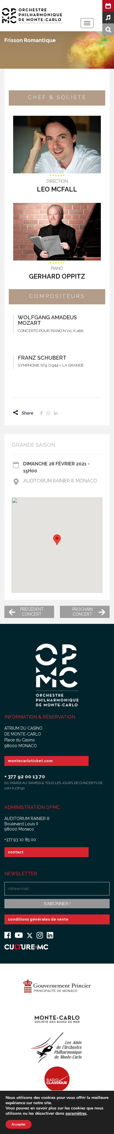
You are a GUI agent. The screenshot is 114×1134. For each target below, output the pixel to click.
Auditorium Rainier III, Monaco (60, 481)
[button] (57, 540)
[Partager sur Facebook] (41, 413)
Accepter (18, 1124)
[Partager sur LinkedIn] (56, 413)
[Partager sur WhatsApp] (48, 413)
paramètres (76, 1113)
